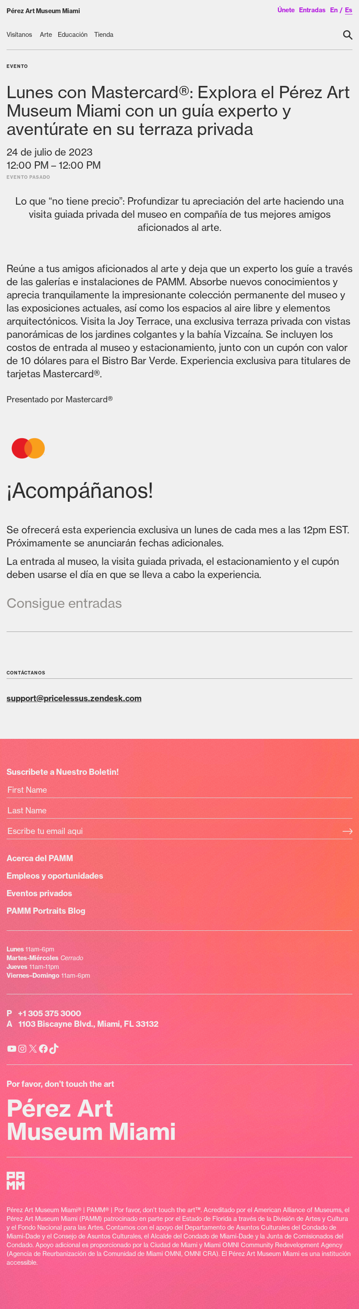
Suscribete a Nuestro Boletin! (63, 772)
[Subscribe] (347, 832)
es (348, 10)
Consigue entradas (64, 603)
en (334, 10)
